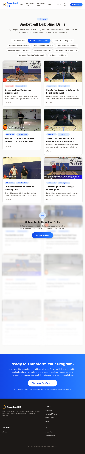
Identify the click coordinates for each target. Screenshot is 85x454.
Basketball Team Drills (42, 50)
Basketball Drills (30, 4)
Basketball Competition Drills (66, 50)
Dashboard (76, 4)
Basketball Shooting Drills (62, 41)
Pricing (50, 4)
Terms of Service (50, 436)
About (59, 4)
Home (20, 4)
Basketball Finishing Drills (43, 45)
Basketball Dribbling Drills (39, 41)
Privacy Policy (49, 432)
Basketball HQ (14, 407)
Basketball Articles (41, 4)
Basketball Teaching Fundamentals (31, 55)
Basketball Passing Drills (67, 45)
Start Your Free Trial (41, 383)
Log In (65, 4)
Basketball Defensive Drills (19, 45)
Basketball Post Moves (58, 55)
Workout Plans (49, 418)
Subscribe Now (42, 235)
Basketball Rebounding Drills (18, 50)
